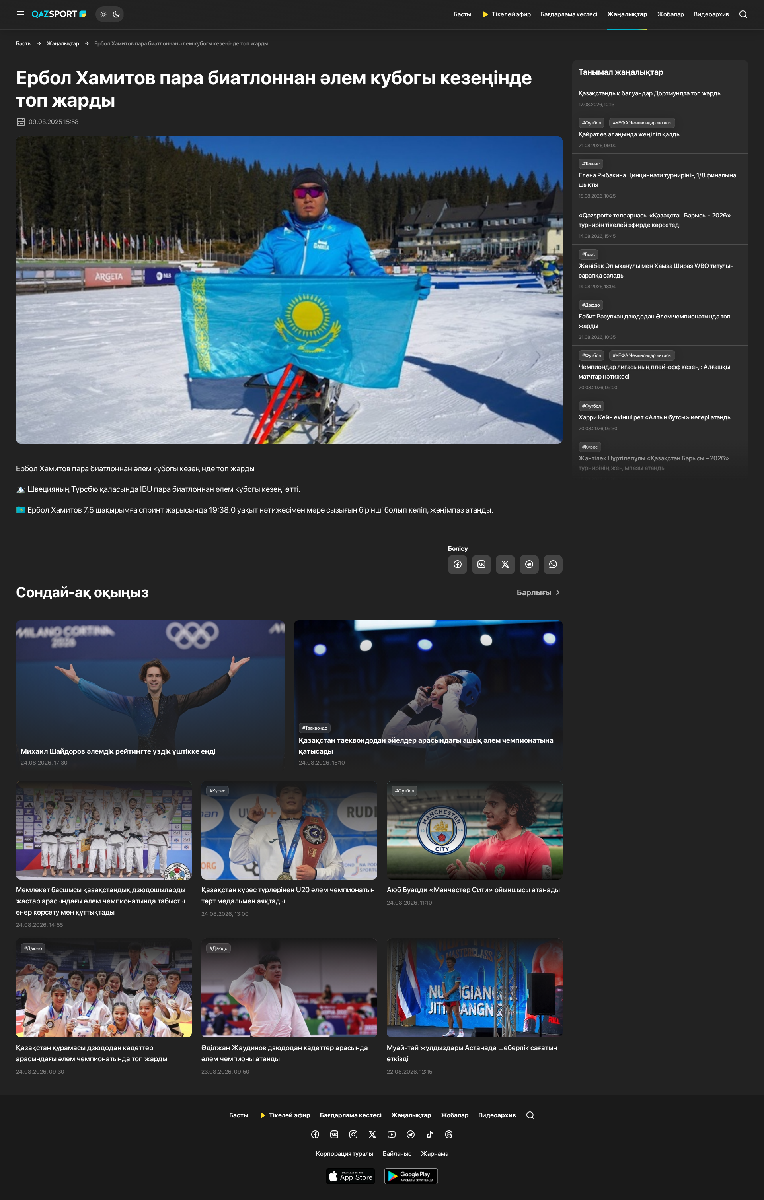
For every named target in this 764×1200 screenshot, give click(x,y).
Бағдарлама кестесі (569, 14)
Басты (462, 14)
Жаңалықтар (627, 14)
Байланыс (397, 1153)
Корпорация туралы (344, 1153)
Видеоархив (711, 14)
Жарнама (434, 1153)
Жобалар (670, 14)
